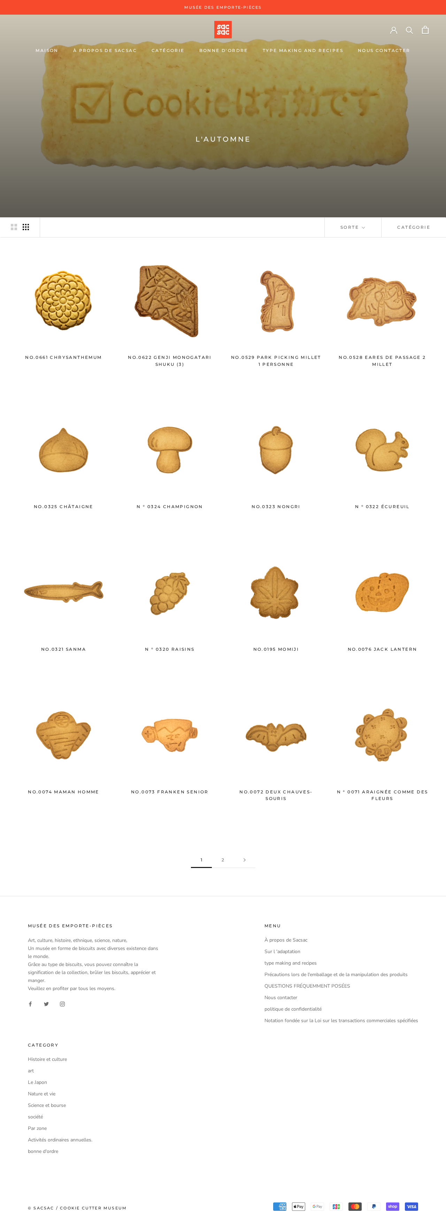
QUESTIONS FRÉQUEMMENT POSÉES (307, 986)
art (31, 1070)
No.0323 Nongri (276, 506)
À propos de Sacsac (105, 50)
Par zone (37, 1128)
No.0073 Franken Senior (170, 791)
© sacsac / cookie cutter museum (77, 1208)
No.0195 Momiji (276, 649)
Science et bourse (47, 1105)
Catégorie (413, 227)
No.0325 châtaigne (63, 506)
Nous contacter (384, 50)
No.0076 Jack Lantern (382, 649)
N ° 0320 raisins (169, 649)
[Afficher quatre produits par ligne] (26, 227)
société (35, 1117)
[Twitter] (46, 1003)
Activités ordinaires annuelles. (60, 1140)
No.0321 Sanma (63, 649)
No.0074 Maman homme (63, 791)
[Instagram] (62, 1003)
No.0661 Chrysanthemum (63, 357)
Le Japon (37, 1082)
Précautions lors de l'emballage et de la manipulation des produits (336, 974)
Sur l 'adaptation (282, 951)
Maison (47, 50)
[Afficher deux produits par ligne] (14, 227)
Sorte (350, 227)
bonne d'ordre (223, 50)
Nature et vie (41, 1094)
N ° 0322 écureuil (382, 506)
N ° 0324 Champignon (170, 506)
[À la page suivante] (244, 860)
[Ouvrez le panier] (425, 30)
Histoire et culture (47, 1059)
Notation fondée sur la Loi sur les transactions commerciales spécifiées (341, 1020)
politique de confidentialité (293, 1009)
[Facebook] (30, 1003)
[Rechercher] (409, 29)
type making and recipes (303, 50)
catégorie (168, 50)
